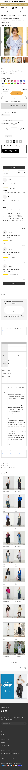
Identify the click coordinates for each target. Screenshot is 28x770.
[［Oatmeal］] (2, 86)
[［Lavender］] (21, 83)
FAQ (2, 731)
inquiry (2, 734)
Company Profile (5, 745)
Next (27, 684)
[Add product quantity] (3, 93)
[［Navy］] (2, 83)
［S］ (10, 71)
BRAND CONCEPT (5, 739)
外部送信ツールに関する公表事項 (7, 758)
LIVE (7, 11)
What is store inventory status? (17, 302)
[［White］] (2, 81)
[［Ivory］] (6, 81)
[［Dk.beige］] (9, 81)
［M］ (16, 71)
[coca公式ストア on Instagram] (2, 712)
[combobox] (14, 141)
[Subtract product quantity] (7, 93)
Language (4, 707)
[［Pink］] (15, 81)
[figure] (4, 142)
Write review (14, 167)
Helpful (23, 192)
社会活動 (3, 747)
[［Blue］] (21, 81)
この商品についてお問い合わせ (9, 467)
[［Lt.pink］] (18, 81)
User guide (3, 728)
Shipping (7, 101)
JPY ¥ (9, 707)
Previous (1, 684)
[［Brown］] (12, 81)
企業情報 (3, 742)
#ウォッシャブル (5, 114)
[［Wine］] (24, 83)
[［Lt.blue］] (24, 81)
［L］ (22, 71)
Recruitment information (6, 737)
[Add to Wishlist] (24, 93)
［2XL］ (10, 73)
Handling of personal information (8, 750)
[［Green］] (12, 83)
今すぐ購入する (14, 98)
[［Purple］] (18, 83)
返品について (5, 465)
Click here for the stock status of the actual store (14, 310)
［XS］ (4, 71)
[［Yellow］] (6, 83)
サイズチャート (6, 463)
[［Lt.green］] (15, 83)
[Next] (27, 42)
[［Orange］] (9, 83)
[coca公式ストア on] (6, 712)
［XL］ (4, 73)
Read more (14, 283)
